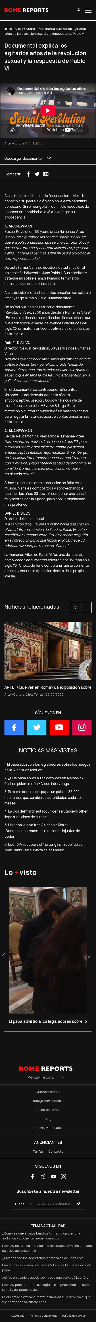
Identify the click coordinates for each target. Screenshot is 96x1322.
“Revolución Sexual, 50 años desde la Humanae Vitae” (47, 312)
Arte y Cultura (25, 28)
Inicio (8, 28)
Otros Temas (34, 694)
